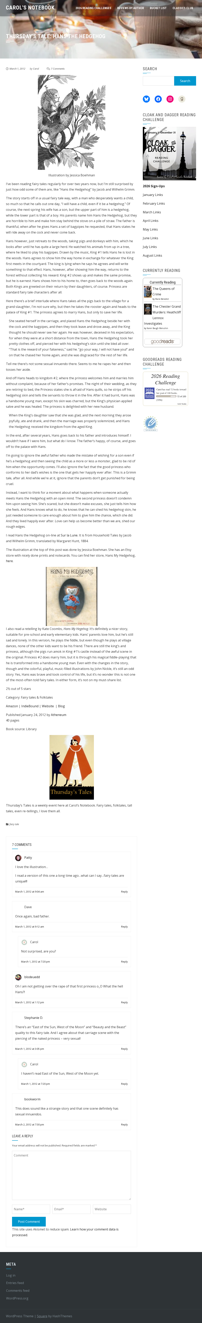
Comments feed (17, 1290)
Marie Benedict (162, 299)
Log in (10, 1275)
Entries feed (15, 1283)
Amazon (12, 706)
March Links (152, 212)
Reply (124, 891)
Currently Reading (163, 282)
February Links (154, 203)
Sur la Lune (69, 535)
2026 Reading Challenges (93, 8)
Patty (28, 858)
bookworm (32, 1099)
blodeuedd (32, 977)
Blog (61, 706)
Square (42, 1316)
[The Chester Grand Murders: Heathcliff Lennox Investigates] (148, 309)
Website (48, 706)
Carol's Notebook (30, 7)
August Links (152, 255)
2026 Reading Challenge (165, 379)
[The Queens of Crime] (148, 291)
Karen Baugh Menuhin (157, 328)
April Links (150, 220)
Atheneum (58, 715)
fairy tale (14, 824)
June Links (150, 238)
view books (181, 403)
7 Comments (58, 68)
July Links (150, 247)
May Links (150, 229)
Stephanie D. (33, 1018)
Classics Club (183, 8)
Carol (36, 68)
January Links (153, 195)
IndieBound (29, 706)
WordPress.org (17, 1298)
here (9, 561)
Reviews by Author (130, 8)
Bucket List (158, 8)
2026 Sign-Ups (154, 186)
